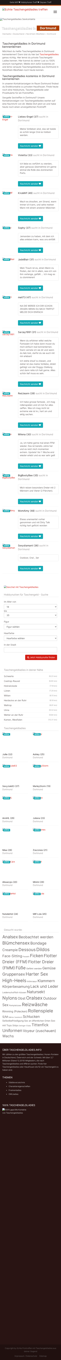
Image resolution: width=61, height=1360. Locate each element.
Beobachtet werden (36, 937)
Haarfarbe (9, 633)
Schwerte (30, 676)
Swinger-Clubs (25, 1026)
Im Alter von (10, 601)
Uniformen (12, 1030)
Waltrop (30, 705)
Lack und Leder (44, 986)
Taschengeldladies (49, 54)
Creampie (10, 950)
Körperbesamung (16, 986)
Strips (15, 1025)
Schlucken (31, 1016)
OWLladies (13, 1094)
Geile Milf (14, 2)
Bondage (38, 943)
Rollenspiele (40, 1010)
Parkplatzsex (15, 1005)
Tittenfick (40, 1025)
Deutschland (18, 34)
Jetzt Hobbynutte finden (42, 657)
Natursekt (36, 991)
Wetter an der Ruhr (30, 715)
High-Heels (14, 980)
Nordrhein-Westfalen (35, 34)
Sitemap (43, 1356)
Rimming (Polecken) (14, 1011)
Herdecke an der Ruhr (30, 700)
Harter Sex (37, 974)
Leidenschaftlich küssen (14, 992)
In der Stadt (10, 644)
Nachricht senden (29, 146)
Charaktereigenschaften (19, 1086)
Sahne (11, 1017)
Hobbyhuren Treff (29, 2)
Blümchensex (16, 943)
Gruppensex (13, 974)
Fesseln (26, 956)
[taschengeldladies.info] (25, 12)
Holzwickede (30, 686)
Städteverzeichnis (17, 1082)
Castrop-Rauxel (30, 681)
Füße (21, 967)
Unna (30, 710)
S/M (5, 1016)
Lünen (30, 690)
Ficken (36, 955)
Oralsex (34, 998)
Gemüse (49, 968)
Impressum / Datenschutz (26, 1356)
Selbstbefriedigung (13, 1020)
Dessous (27, 949)
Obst (21, 998)
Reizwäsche (35, 1004)
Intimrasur (32, 981)
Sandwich (18, 1017)
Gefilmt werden (34, 968)
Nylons (9, 998)
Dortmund (24, 120)
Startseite (6, 34)
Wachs (8, 1036)
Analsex (10, 936)
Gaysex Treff (45, 2)
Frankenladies (15, 1090)
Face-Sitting (12, 956)
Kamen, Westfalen (30, 719)
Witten (30, 695)
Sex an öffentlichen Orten (37, 1020)
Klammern (46, 981)
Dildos (43, 949)
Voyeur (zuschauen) (39, 1031)
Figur (6, 621)
